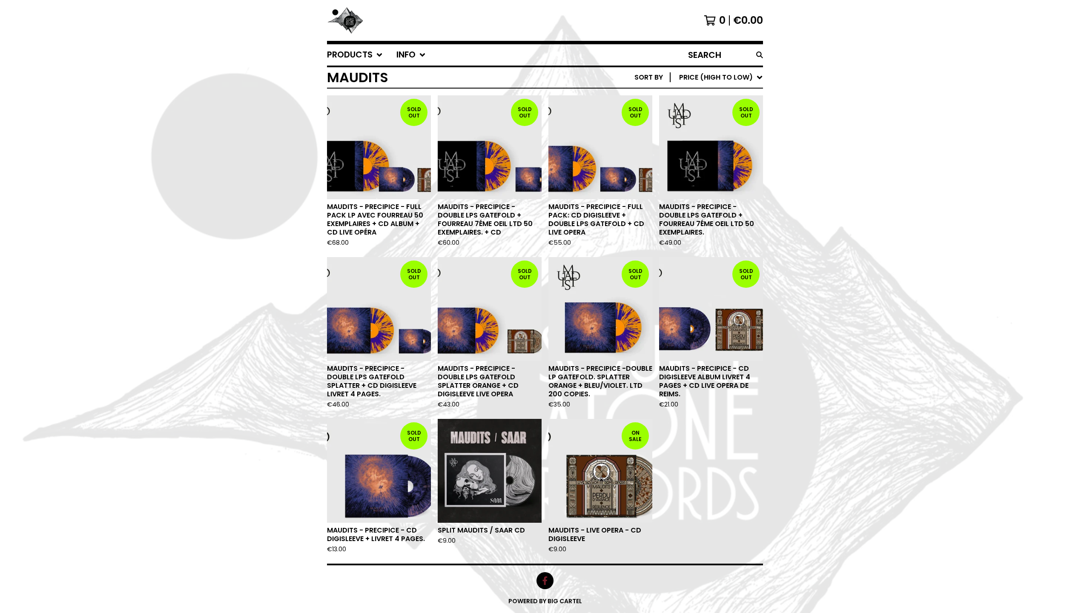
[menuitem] (355, 55)
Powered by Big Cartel (545, 601)
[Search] (759, 55)
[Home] (346, 20)
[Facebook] (545, 580)
